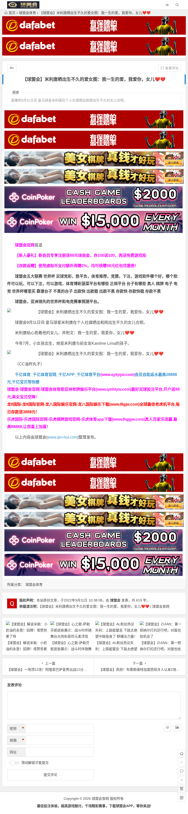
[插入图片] (177, 727)
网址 (13, 752)
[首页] (182, 753)
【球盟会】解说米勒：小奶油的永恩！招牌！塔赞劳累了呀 (26, 649)
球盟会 (115, 600)
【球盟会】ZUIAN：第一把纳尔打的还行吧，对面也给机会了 (160, 649)
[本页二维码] (182, 798)
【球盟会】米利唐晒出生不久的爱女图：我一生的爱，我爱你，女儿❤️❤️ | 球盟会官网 (104, 606)
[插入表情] (167, 727)
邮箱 (17, 740)
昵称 (17, 728)
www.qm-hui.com (62, 437)
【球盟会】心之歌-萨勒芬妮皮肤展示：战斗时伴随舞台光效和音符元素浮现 (71, 649)
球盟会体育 (27, 13)
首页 (12, 13)
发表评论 (171, 68)
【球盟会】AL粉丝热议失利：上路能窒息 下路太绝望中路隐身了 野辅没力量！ (116, 649)
